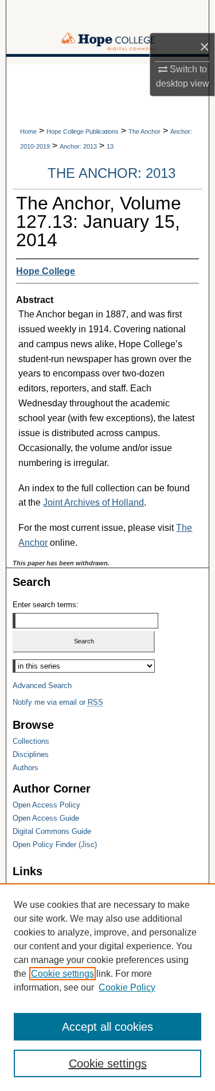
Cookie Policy (127, 987)
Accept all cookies (107, 1026)
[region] (107, 987)
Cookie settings (62, 974)
